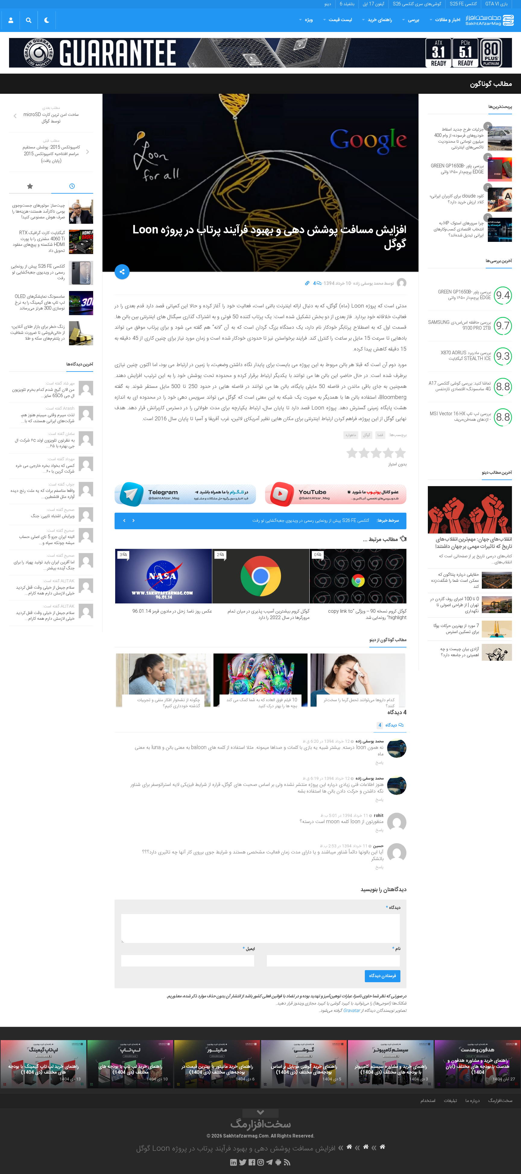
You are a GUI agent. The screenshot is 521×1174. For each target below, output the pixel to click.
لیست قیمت (340, 20)
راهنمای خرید (380, 20)
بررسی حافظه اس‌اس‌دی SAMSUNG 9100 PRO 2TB (459, 325)
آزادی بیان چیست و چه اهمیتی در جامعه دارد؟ (459, 652)
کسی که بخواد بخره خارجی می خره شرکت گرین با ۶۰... (45, 469)
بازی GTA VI (496, 4)
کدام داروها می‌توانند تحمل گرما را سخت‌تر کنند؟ (359, 703)
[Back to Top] (260, 1113)
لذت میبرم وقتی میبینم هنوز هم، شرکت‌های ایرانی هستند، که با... (47, 418)
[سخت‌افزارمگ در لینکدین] (233, 1162)
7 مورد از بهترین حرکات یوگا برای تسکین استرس (456, 629)
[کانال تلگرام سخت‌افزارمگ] (269, 1162)
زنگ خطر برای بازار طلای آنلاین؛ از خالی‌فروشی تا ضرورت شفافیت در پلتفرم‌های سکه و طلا (37, 332)
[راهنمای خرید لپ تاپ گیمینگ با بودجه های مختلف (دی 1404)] (43, 1064)
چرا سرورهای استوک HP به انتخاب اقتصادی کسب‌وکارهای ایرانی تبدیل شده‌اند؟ (459, 229)
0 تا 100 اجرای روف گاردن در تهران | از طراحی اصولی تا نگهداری (454, 605)
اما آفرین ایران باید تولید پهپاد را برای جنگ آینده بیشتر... (44, 565)
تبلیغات (450, 1101)
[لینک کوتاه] (307, 283)
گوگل (366, 435)
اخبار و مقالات (447, 20)
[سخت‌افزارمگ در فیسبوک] (252, 1162)
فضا (380, 435)
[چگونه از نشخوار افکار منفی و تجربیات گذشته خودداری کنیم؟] (163, 680)
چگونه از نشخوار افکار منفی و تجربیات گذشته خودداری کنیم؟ (168, 703)
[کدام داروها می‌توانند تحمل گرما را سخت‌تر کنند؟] (358, 680)
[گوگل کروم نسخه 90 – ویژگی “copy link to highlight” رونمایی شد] (358, 576)
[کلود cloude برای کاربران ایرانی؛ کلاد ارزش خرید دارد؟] (500, 200)
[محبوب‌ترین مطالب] (30, 187)
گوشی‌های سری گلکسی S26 (417, 4)
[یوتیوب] (335, 494)
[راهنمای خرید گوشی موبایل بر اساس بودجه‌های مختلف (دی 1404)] (304, 1064)
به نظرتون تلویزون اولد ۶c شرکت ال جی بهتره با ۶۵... (44, 443)
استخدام (428, 1101)
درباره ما (473, 1101)
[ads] (260, 53)
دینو (327, 4)
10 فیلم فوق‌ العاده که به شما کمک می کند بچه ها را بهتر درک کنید (261, 703)
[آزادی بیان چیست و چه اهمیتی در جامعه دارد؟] (497, 652)
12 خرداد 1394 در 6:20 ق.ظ (326, 741)
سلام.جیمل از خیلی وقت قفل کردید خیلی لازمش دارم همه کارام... (45, 590)
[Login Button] (11, 20)
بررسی (413, 20)
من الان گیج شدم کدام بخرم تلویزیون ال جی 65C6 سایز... (43, 393)
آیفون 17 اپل (373, 4)
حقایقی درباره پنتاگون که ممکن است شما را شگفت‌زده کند (455, 580)
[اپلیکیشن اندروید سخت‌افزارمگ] (278, 1162)
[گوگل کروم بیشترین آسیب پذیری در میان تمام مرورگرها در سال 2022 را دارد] (260, 576)
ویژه (309, 20)
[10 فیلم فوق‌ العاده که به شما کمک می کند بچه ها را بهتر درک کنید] (260, 680)
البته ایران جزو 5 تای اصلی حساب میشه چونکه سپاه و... (46, 540)
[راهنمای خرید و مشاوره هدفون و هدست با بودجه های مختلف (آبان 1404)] (477, 1064)
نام (396, 949)
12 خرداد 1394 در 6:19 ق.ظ (326, 778)
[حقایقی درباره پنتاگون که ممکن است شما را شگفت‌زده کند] (497, 580)
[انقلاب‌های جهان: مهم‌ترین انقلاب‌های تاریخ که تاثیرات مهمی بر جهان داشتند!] (470, 509)
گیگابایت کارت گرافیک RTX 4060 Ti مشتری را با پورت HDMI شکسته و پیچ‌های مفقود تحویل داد (39, 242)
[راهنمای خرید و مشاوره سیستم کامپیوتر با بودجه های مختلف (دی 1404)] (391, 1064)
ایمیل (249, 949)
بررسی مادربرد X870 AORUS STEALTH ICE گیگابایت (466, 356)
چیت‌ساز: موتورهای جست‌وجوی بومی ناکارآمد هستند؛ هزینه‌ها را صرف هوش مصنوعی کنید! (38, 211)
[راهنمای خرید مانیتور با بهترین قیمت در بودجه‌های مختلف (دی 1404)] (217, 1064)
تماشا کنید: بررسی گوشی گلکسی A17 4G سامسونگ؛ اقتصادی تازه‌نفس (460, 386)
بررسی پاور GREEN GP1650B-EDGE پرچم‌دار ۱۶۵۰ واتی (457, 169)
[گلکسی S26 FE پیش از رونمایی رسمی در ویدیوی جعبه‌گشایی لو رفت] (81, 273)
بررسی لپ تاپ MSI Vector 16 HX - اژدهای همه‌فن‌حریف (460, 417)
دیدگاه (387, 725)
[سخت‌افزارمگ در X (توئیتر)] (242, 1162)
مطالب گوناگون (491, 84)
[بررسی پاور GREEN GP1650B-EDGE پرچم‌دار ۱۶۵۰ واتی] (500, 169)
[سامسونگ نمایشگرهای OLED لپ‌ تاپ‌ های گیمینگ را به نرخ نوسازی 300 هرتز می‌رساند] (81, 303)
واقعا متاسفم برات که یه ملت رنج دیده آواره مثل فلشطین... (42, 494)
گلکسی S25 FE (463, 4)
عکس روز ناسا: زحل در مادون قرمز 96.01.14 (172, 611)
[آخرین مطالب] (72, 187)
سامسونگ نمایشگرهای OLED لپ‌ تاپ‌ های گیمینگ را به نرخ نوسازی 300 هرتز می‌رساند (40, 302)
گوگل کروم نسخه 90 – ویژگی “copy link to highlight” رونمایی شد (367, 615)
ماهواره (351, 435)
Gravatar (351, 1010)
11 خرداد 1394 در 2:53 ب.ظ (344, 846)
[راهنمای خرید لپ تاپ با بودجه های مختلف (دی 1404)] (130, 1064)
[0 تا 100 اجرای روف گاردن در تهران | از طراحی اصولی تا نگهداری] (497, 604)
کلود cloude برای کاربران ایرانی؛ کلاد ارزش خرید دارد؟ (457, 199)
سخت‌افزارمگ (500, 1101)
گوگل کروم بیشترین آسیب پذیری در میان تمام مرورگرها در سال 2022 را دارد (268, 615)
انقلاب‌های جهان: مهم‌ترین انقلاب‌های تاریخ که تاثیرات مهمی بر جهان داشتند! (473, 543)
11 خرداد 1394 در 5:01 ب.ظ (344, 815)
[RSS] (287, 1162)
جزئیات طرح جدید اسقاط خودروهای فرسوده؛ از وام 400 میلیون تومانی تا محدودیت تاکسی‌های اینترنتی (459, 138)
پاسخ (380, 762)
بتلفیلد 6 (347, 4)
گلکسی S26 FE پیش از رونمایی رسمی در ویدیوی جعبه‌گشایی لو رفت (310, 514)
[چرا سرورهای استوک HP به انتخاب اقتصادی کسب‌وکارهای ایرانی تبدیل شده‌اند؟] (500, 230)
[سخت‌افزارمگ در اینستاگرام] (260, 1162)
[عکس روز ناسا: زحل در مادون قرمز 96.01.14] (163, 576)
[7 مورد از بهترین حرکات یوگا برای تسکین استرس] (497, 629)
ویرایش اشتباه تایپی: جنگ (52, 516)
